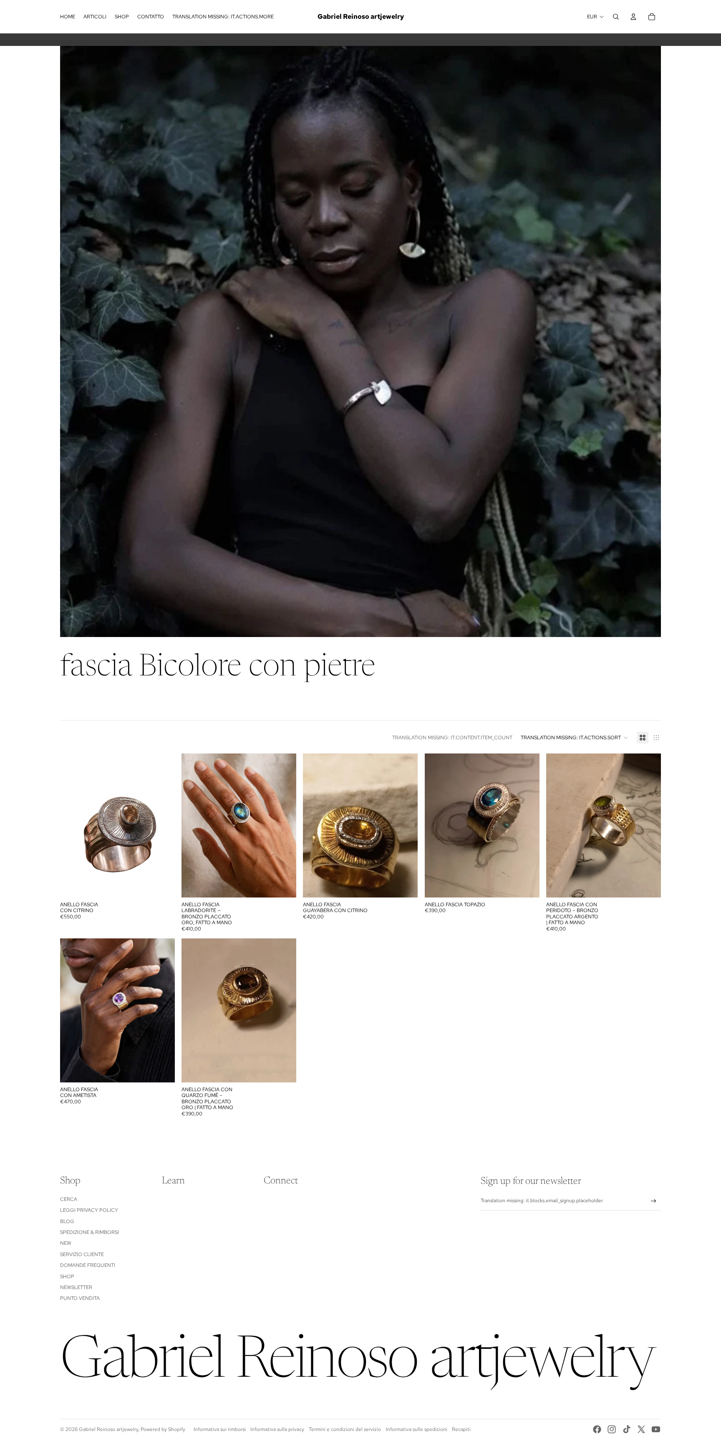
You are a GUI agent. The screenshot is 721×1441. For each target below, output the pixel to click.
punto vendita (80, 1298)
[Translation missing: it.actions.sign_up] (653, 1201)
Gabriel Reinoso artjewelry (108, 1429)
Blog (67, 1221)
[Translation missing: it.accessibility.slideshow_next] (162, 826)
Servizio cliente (82, 1254)
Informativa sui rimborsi (220, 1429)
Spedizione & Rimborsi (89, 1232)
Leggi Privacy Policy (89, 1210)
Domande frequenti (87, 1265)
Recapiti (461, 1429)
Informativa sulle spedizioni (416, 1429)
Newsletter (76, 1287)
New (65, 1243)
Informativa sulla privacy (277, 1429)
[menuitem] (67, 17)
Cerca (68, 1199)
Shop (67, 1276)
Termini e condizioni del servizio (345, 1429)
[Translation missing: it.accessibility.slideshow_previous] (72, 826)
